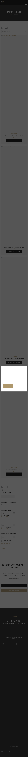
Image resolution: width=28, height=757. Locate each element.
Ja (8, 385)
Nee (20, 385)
